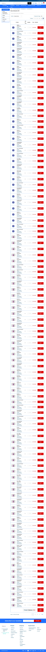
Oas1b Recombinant (20, 264)
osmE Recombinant (20, 463)
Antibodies (13, 5)
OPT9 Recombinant (20, 153)
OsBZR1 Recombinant (19, 388)
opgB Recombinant (20, 90)
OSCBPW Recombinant (19, 293)
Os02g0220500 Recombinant (19, 364)
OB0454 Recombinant (19, 394)
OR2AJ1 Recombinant (19, 446)
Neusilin (17, 5)
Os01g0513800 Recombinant (19, 219)
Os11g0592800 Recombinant (19, 102)
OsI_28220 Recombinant (19, 159)
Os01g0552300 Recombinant (19, 73)
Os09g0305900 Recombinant (19, 43)
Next (42, 614)
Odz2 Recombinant (20, 540)
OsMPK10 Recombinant (19, 275)
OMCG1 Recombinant (19, 26)
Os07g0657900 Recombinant (19, 188)
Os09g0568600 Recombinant (19, 143)
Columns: (31, 18)
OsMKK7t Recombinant (19, 505)
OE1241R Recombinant (19, 194)
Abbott (3, 17)
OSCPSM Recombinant (19, 85)
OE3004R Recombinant (19, 376)
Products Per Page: (37, 16)
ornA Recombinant (20, 346)
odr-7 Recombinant (20, 148)
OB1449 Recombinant (19, 253)
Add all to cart (40, 610)
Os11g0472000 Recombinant (19, 358)
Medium (21, 642)
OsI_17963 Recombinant (19, 481)
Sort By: (12, 16)
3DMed (3, 15)
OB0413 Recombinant (19, 318)
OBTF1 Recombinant (19, 563)
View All (38, 631)
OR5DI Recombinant (20, 125)
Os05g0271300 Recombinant (19, 452)
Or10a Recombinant (20, 329)
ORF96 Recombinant (19, 37)
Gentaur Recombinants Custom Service (4, 12)
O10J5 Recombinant (20, 416)
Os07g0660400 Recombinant (19, 524)
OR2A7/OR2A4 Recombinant (19, 79)
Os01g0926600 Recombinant (19, 411)
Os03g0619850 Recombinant (19, 241)
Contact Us (39, 5)
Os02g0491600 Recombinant (19, 324)
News (11, 7)
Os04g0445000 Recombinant (19, 499)
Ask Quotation (23, 5)
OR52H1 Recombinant (19, 306)
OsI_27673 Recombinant (19, 475)
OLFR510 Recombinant (19, 177)
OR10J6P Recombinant (19, 335)
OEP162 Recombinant (19, 61)
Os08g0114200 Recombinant (19, 200)
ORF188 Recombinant (19, 469)
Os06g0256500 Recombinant (19, 165)
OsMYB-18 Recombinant (19, 557)
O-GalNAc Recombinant (19, 108)
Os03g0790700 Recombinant (19, 49)
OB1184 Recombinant (19, 131)
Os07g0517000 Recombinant (19, 511)
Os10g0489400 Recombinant (19, 96)
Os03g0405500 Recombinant (19, 535)
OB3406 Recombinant (19, 352)
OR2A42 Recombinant (19, 518)
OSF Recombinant (19, 529)
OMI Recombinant (19, 574)
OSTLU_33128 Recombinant (19, 487)
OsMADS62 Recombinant (19, 440)
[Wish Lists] (39, 3)
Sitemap (12, 637)
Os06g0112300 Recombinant (19, 493)
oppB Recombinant (20, 269)
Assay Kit (21, 627)
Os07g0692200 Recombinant (19, 281)
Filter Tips (21, 641)
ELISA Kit (21, 639)
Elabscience (4, 19)
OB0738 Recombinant (19, 212)
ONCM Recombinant (20, 405)
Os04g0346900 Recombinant (19, 580)
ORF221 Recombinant (19, 119)
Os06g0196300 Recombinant (19, 55)
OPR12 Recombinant (19, 259)
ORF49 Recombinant (19, 67)
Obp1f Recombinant (20, 224)
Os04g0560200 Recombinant (19, 598)
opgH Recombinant (20, 229)
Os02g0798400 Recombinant (19, 312)
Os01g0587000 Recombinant (19, 422)
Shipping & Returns (31, 5)
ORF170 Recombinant (19, 137)
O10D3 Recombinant (19, 458)
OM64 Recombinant (20, 551)
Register (36, 3)
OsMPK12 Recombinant (19, 370)
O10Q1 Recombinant (19, 382)
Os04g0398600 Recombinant (19, 569)
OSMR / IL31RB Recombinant (19, 546)
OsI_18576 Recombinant (19, 434)
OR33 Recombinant (20, 592)
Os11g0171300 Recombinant (19, 341)
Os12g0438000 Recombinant (19, 586)
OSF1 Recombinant (20, 182)
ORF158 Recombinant (19, 299)
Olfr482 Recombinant (19, 206)
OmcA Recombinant (20, 31)
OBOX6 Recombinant (19, 247)
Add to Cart (40, 27)
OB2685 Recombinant (19, 287)
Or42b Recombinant (20, 603)
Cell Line (21, 633)
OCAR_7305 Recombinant (19, 171)
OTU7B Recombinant (19, 428)
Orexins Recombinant (19, 235)
